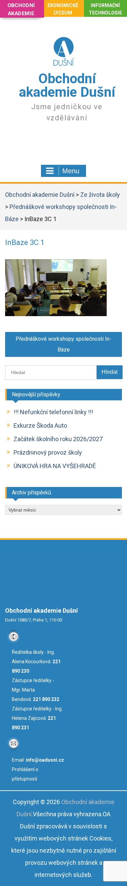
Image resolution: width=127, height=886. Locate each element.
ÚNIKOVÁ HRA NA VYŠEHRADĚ (55, 465)
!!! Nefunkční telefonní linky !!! (53, 412)
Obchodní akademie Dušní (67, 85)
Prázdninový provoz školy (48, 452)
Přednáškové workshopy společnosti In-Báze (63, 344)
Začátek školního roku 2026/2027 (58, 438)
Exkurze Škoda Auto (40, 425)
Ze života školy (100, 194)
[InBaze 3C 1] (56, 313)
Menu (70, 171)
